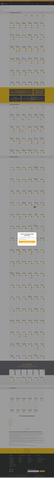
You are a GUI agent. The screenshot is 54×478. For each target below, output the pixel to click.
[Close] (35, 233)
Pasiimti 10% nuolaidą (27, 241)
